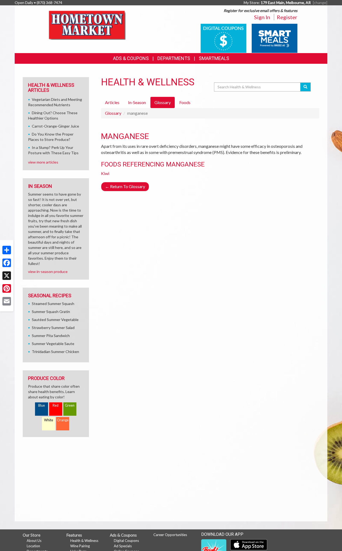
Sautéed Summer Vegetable (55, 319)
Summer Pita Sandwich (51, 335)
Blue (41, 405)
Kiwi (105, 173)
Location (33, 546)
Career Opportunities (170, 535)
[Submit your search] (305, 87)
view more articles (43, 162)
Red (56, 405)
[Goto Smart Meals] (274, 37)
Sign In (262, 17)
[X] (6, 275)
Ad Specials (123, 546)
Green (70, 405)
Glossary (113, 113)
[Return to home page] (88, 25)
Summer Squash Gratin (51, 311)
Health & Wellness (84, 540)
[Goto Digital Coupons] (223, 37)
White (48, 420)
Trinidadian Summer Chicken (55, 351)
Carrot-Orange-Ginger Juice (55, 126)
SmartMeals (214, 58)
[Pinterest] (6, 288)
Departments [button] (173, 58)
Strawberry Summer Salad (53, 327)
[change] (320, 2)
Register (287, 17)
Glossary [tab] (162, 102)
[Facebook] (6, 262)
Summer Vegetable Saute (53, 343)
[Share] (6, 250)
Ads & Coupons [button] (131, 58)
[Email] (6, 301)
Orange (63, 420)
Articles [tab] (112, 102)
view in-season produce (48, 271)
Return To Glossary (125, 186)
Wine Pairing (80, 546)
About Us (34, 540)
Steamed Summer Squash (53, 303)
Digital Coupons (126, 540)
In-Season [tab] (137, 102)
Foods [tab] (185, 102)
